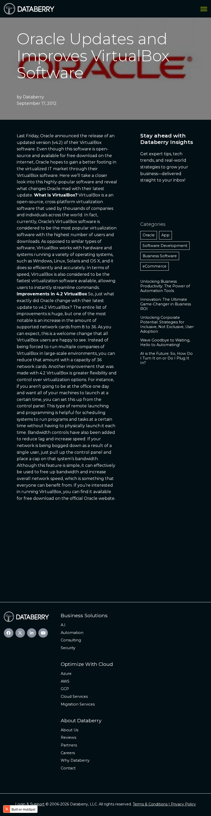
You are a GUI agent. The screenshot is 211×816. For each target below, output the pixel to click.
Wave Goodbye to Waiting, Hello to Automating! (165, 342)
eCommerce (154, 266)
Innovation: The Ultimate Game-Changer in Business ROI (165, 304)
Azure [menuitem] (66, 673)
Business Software (160, 256)
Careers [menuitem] (68, 753)
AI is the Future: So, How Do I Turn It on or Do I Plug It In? (166, 358)
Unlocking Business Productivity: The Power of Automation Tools (165, 286)
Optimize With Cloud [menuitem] (87, 664)
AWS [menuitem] (65, 681)
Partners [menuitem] (69, 745)
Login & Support (30, 804)
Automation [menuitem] (72, 632)
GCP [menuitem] (65, 688)
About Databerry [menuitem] (81, 720)
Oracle (149, 235)
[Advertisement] (105, 545)
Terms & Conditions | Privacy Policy (164, 804)
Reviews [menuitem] (68, 737)
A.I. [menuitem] (63, 625)
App (165, 235)
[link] (29, 8)
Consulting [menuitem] (71, 640)
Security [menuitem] (68, 648)
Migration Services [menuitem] (78, 704)
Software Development (165, 245)
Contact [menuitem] (68, 768)
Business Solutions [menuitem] (84, 615)
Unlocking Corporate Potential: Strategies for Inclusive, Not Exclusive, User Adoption (167, 324)
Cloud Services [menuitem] (74, 696)
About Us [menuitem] (69, 730)
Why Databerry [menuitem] (75, 760)
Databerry (33, 97)
